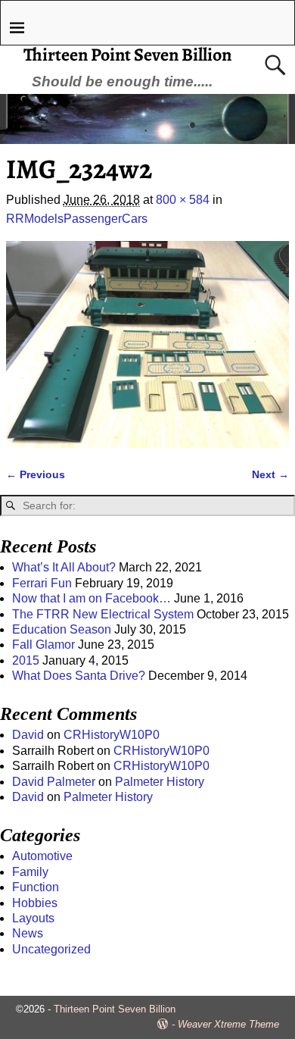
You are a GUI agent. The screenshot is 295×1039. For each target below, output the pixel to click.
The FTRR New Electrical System (103, 614)
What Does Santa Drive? (78, 675)
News (27, 933)
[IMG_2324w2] (147, 344)
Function (35, 887)
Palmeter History (159, 781)
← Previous (35, 474)
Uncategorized (51, 949)
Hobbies (34, 903)
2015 (25, 660)
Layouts (33, 918)
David (28, 734)
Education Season (61, 629)
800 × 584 (183, 199)
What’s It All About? (64, 567)
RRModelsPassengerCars (77, 218)
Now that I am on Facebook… (91, 598)
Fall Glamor (43, 644)
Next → (270, 474)
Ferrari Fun (42, 583)
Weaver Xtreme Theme (228, 1024)
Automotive (42, 856)
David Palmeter (53, 781)
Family (30, 871)
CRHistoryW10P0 (112, 734)
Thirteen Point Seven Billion (127, 54)
